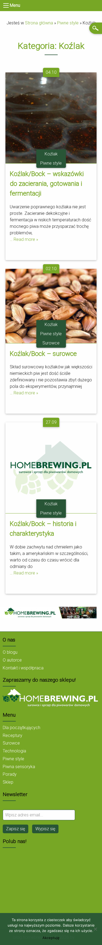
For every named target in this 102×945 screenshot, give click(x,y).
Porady (10, 774)
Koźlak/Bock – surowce (43, 353)
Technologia (14, 751)
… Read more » (24, 239)
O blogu (10, 652)
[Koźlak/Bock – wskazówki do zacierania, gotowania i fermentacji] (51, 117)
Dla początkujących (21, 727)
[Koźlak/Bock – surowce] (51, 305)
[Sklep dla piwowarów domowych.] (50, 697)
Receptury (12, 735)
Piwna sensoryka (19, 766)
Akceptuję (51, 938)
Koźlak (51, 154)
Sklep (8, 782)
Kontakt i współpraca (23, 668)
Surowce (51, 343)
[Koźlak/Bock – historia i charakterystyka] (51, 467)
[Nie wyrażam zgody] (95, 929)
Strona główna (39, 22)
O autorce (12, 660)
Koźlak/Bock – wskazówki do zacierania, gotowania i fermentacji (47, 183)
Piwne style (68, 22)
